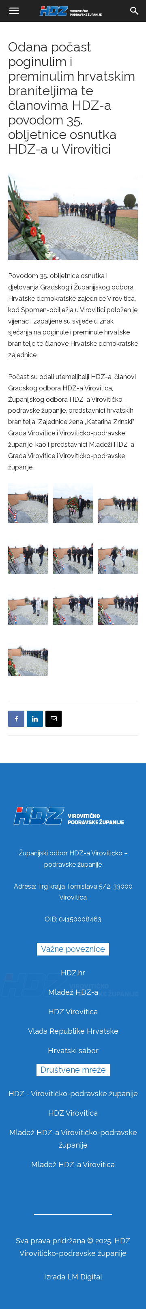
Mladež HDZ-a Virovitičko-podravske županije (73, 1138)
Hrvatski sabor (73, 1050)
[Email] (53, 719)
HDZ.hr (73, 972)
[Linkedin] (35, 719)
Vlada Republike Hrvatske (73, 1031)
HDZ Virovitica (73, 1011)
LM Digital (84, 1277)
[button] (14, 11)
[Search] (134, 11)
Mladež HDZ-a (73, 992)
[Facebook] (16, 719)
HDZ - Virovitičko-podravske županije (73, 1093)
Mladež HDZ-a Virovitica (73, 1164)
